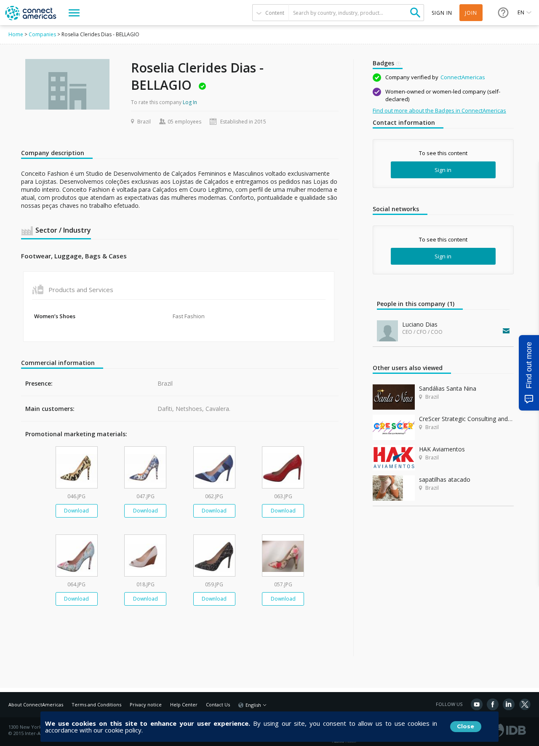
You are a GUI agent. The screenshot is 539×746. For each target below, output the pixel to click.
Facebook (493, 704)
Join (471, 12)
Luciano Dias (420, 324)
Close (465, 726)
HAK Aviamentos (442, 449)
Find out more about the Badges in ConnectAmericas (439, 110)
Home (15, 34)
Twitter (525, 704)
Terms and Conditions (96, 704)
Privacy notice (146, 704)
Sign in (443, 170)
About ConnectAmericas (35, 704)
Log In (190, 102)
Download (76, 510)
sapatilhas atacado (444, 479)
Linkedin (509, 704)
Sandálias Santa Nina (447, 388)
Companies (42, 34)
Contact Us (218, 704)
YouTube (477, 704)
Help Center (183, 704)
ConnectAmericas (462, 77)
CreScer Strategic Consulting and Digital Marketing (466, 419)
